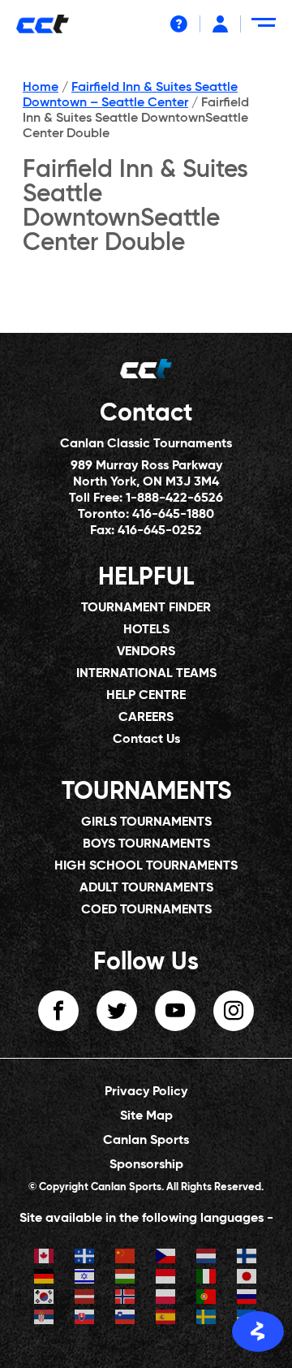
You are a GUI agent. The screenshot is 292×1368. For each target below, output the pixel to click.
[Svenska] (207, 1319)
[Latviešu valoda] (85, 1298)
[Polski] (166, 1298)
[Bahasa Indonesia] (166, 1278)
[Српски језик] (44, 1319)
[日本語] (247, 1278)
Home (40, 87)
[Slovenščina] (125, 1319)
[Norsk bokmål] (125, 1298)
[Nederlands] (207, 1258)
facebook (58, 1010)
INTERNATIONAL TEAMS (146, 673)
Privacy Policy (146, 1091)
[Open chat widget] (258, 1331)
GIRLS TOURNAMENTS (146, 822)
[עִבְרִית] (85, 1278)
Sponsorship (146, 1165)
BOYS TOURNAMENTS (146, 844)
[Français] (85, 1258)
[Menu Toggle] (266, 29)
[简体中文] (125, 1258)
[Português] (207, 1298)
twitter (117, 1010)
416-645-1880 (173, 514)
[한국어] (44, 1298)
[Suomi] (247, 1258)
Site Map (146, 1116)
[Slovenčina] (85, 1319)
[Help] (178, 23)
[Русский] (247, 1298)
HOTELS (146, 630)
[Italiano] (207, 1278)
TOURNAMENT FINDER (146, 608)
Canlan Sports (146, 1140)
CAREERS (146, 717)
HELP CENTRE (146, 695)
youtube (175, 1010)
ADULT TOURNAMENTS (146, 888)
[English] (44, 1258)
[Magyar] (125, 1278)
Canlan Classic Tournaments (146, 444)
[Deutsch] (44, 1278)
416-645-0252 (160, 530)
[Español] (166, 1319)
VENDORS (146, 651)
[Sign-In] (220, 23)
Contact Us (146, 739)
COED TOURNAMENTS (146, 910)
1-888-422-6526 (174, 498)
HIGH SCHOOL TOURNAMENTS (146, 866)
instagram (233, 1010)
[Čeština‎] (166, 1258)
